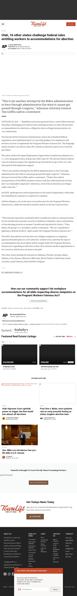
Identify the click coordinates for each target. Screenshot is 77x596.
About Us (7, 534)
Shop (42, 537)
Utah (41, 308)
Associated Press (15, 45)
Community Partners (44, 541)
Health (4, 405)
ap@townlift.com (21, 316)
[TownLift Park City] (38, 24)
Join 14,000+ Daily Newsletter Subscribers (32, 571)
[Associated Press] (5, 47)
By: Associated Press (18, 314)
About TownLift (43, 545)
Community (31, 552)
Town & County (30, 555)
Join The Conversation (38, 301)
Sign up (55, 589)
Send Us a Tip (56, 558)
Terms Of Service (13, 587)
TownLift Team (55, 544)
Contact (5, 587)
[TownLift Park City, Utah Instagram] (9, 574)
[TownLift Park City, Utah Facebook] (5, 574)
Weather (31, 559)
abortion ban (28, 308)
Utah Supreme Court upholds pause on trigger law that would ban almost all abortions (17, 411)
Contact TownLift (55, 554)
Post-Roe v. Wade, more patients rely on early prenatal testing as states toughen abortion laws (56, 411)
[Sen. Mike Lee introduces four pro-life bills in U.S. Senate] (20, 435)
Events (30, 566)
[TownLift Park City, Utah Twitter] (13, 574)
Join (71, 24)
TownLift (9, 456)
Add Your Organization (38, 482)
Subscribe (36, 516)
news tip (10, 324)
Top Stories (31, 539)
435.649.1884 (60, 336)
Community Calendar (31, 543)
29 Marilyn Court (9, 367)
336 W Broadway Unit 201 (50, 367)
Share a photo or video (21, 324)
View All (69, 336)
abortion (10, 308)
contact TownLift (35, 324)
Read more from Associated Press (13, 321)
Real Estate (31, 561)
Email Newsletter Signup (56, 549)
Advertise (56, 562)
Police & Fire (32, 550)
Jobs (29, 564)
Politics (4, 30)
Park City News (32, 535)
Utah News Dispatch (13, 418)
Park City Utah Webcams (44, 550)
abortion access (18, 308)
